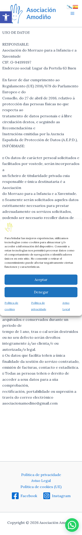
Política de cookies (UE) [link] (41, 486)
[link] (6, 17)
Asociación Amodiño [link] (41, 13)
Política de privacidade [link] (41, 474)
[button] (72, 525)
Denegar (41, 292)
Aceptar (41, 279)
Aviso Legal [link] (41, 480)
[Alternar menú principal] (72, 13)
